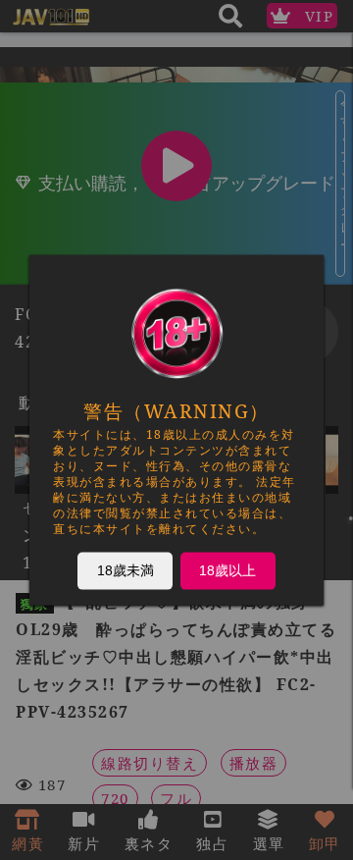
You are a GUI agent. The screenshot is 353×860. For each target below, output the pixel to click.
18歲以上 (227, 570)
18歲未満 (125, 570)
